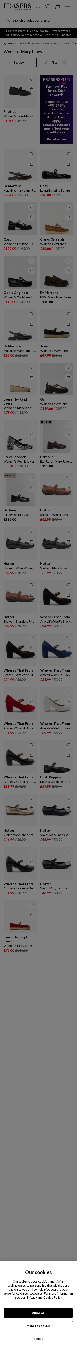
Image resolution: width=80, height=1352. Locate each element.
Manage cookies (38, 1326)
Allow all (38, 1313)
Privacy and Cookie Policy (44, 1297)
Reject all (38, 1338)
